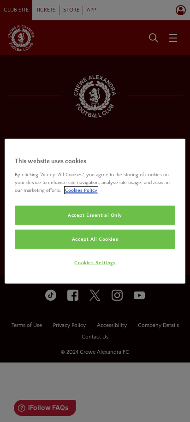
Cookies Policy (81, 190)
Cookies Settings (94, 263)
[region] (95, 211)
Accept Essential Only (95, 215)
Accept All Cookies (95, 239)
